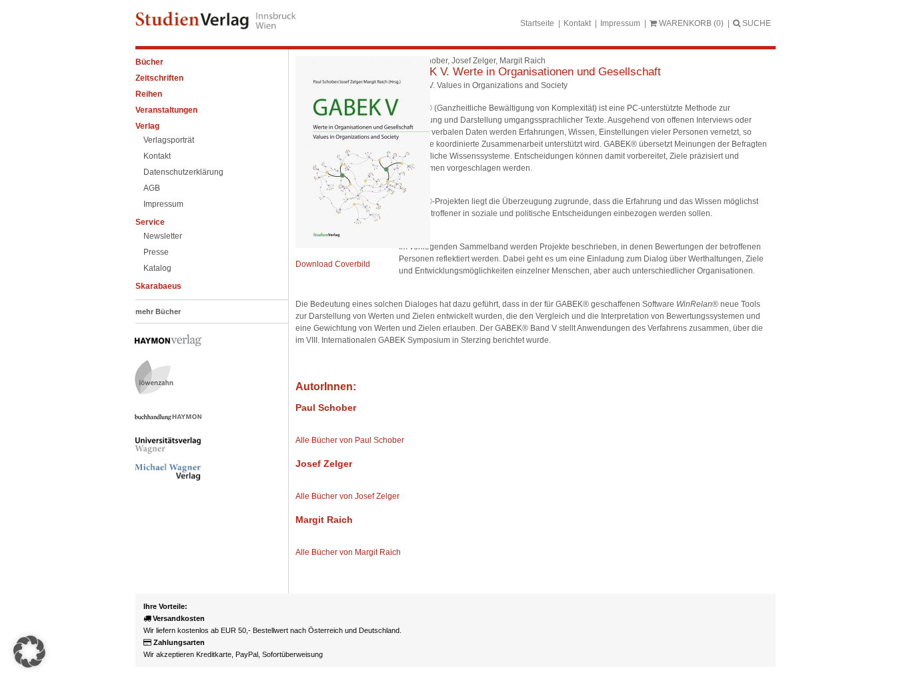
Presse (156, 252)
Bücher (149, 62)
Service (150, 222)
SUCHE (755, 23)
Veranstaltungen (166, 110)
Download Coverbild (332, 264)
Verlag (147, 126)
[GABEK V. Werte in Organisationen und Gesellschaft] (362, 245)
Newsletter (162, 236)
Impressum (620, 23)
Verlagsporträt (168, 140)
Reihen (148, 94)
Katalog (157, 268)
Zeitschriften (159, 78)
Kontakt (577, 23)
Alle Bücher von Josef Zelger (347, 496)
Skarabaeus (158, 286)
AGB (151, 188)
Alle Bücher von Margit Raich (348, 552)
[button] (29, 651)
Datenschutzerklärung (183, 172)
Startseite (537, 23)
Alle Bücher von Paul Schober (349, 440)
